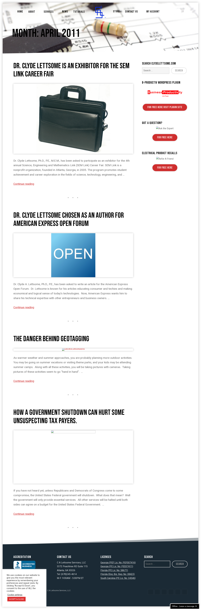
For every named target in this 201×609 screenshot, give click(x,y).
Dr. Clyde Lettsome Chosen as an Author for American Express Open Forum (68, 219)
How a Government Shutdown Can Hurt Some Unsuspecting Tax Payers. (68, 416)
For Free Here (165, 137)
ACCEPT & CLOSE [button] (16, 599)
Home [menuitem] (20, 11)
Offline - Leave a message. (183, 606)
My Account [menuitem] (153, 11)
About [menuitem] (31, 11)
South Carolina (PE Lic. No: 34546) (118, 578)
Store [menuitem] (116, 11)
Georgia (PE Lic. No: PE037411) (116, 566)
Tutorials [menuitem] (79, 11)
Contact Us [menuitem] (131, 11)
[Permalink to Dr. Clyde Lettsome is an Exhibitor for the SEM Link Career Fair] (73, 119)
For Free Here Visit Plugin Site (164, 107)
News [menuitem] (65, 11)
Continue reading (23, 184)
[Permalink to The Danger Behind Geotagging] (73, 350)
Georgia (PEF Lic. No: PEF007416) (118, 562)
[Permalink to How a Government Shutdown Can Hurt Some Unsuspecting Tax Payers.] (73, 457)
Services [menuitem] (49, 11)
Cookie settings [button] (14, 594)
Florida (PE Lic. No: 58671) (114, 570)
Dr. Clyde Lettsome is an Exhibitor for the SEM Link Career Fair (71, 70)
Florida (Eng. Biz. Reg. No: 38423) (117, 574)
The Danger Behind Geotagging (51, 338)
